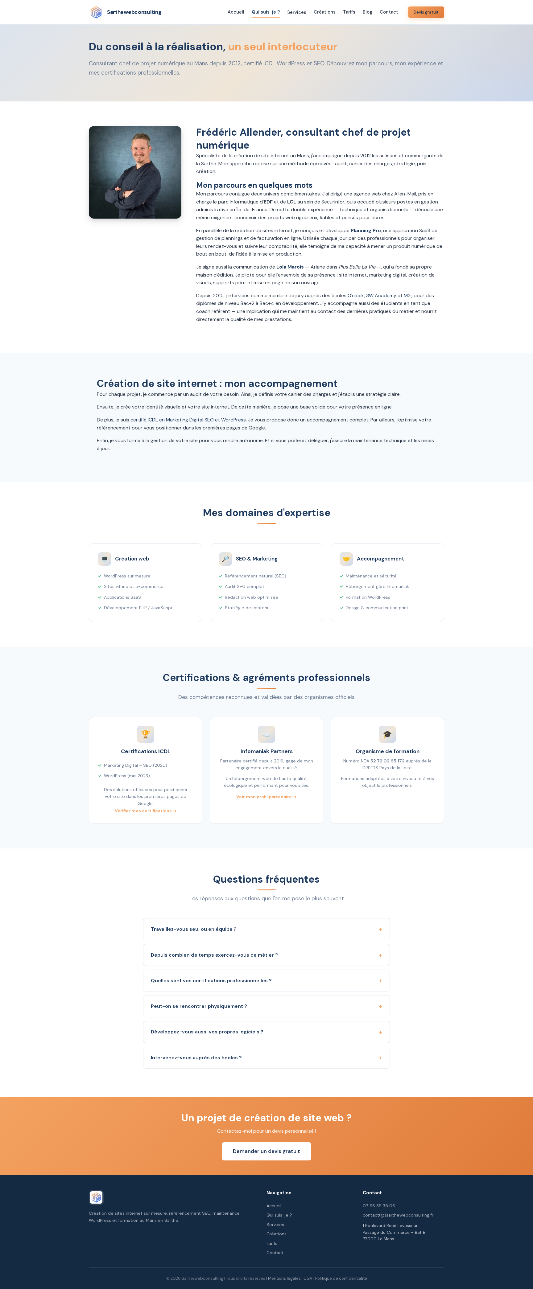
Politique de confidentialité (341, 1278)
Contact (389, 12)
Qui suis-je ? (266, 12)
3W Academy (381, 295)
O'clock (356, 295)
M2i (407, 295)
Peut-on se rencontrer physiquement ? (199, 1006)
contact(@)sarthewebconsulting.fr (398, 1215)
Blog (367, 12)
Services (296, 12)
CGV (308, 1278)
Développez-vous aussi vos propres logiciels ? (207, 1031)
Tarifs (349, 12)
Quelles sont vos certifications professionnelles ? (211, 980)
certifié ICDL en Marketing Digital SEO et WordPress (188, 420)
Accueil (236, 12)
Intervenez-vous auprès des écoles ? (196, 1057)
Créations (325, 12)
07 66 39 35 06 (379, 1206)
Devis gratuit (426, 12)
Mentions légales (284, 1278)
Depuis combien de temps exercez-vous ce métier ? (214, 955)
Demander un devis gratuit (266, 1151)
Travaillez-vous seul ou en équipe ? (194, 929)
